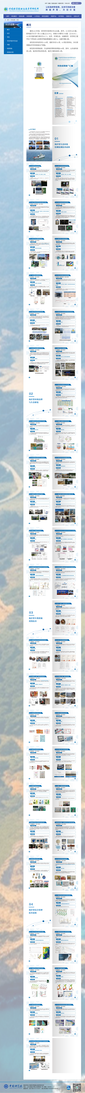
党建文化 (68, 16)
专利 (8, 37)
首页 (7, 16)
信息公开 (76, 16)
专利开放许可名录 (12, 41)
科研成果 (29, 16)
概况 (18, 20)
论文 (8, 33)
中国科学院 (60, 3)
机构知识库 (10, 52)
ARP (46, 3)
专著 (8, 45)
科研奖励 (9, 48)
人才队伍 (37, 16)
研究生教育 (45, 16)
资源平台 (53, 16)
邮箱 (49, 3)
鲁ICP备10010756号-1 (35, 1088)
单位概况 (14, 16)
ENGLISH (67, 3)
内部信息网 (54, 3)
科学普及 (61, 16)
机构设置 (21, 16)
